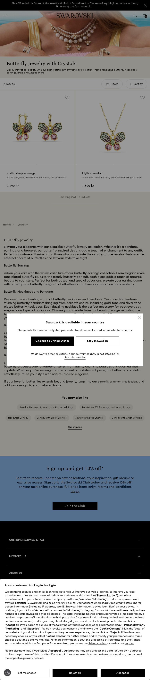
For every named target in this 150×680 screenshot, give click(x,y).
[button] (139, 317)
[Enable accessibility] (7, 672)
